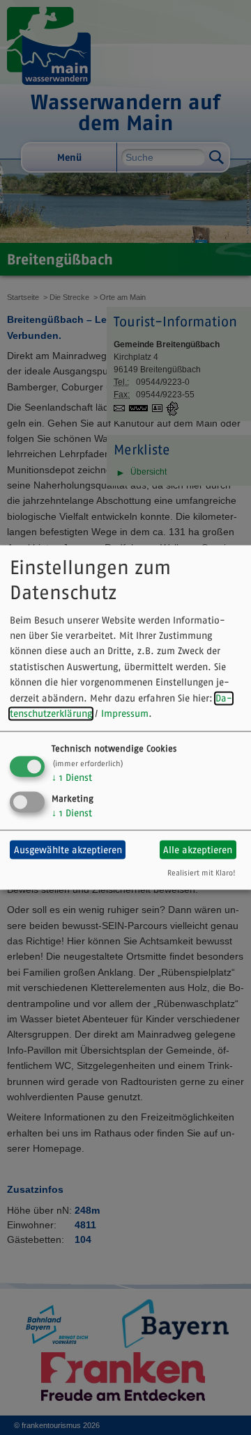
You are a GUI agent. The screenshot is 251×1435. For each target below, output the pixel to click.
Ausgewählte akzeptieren (68, 849)
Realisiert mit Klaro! (201, 873)
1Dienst (72, 778)
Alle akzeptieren (197, 849)
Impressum (125, 713)
